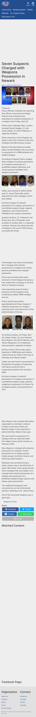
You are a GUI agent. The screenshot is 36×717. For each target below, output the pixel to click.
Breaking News (19, 10)
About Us (4, 696)
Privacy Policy (6, 708)
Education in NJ (8, 17)
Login (33, 5)
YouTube (23, 699)
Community (6, 10)
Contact (4, 699)
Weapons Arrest (10, 502)
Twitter (28, 509)
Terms (3, 705)
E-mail (19, 519)
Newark (7, 108)
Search (28, 5)
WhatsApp (26, 514)
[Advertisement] (18, 39)
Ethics (3, 702)
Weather (5, 13)
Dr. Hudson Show (17, 13)
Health (30, 10)
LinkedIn (10, 514)
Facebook (11, 509)
